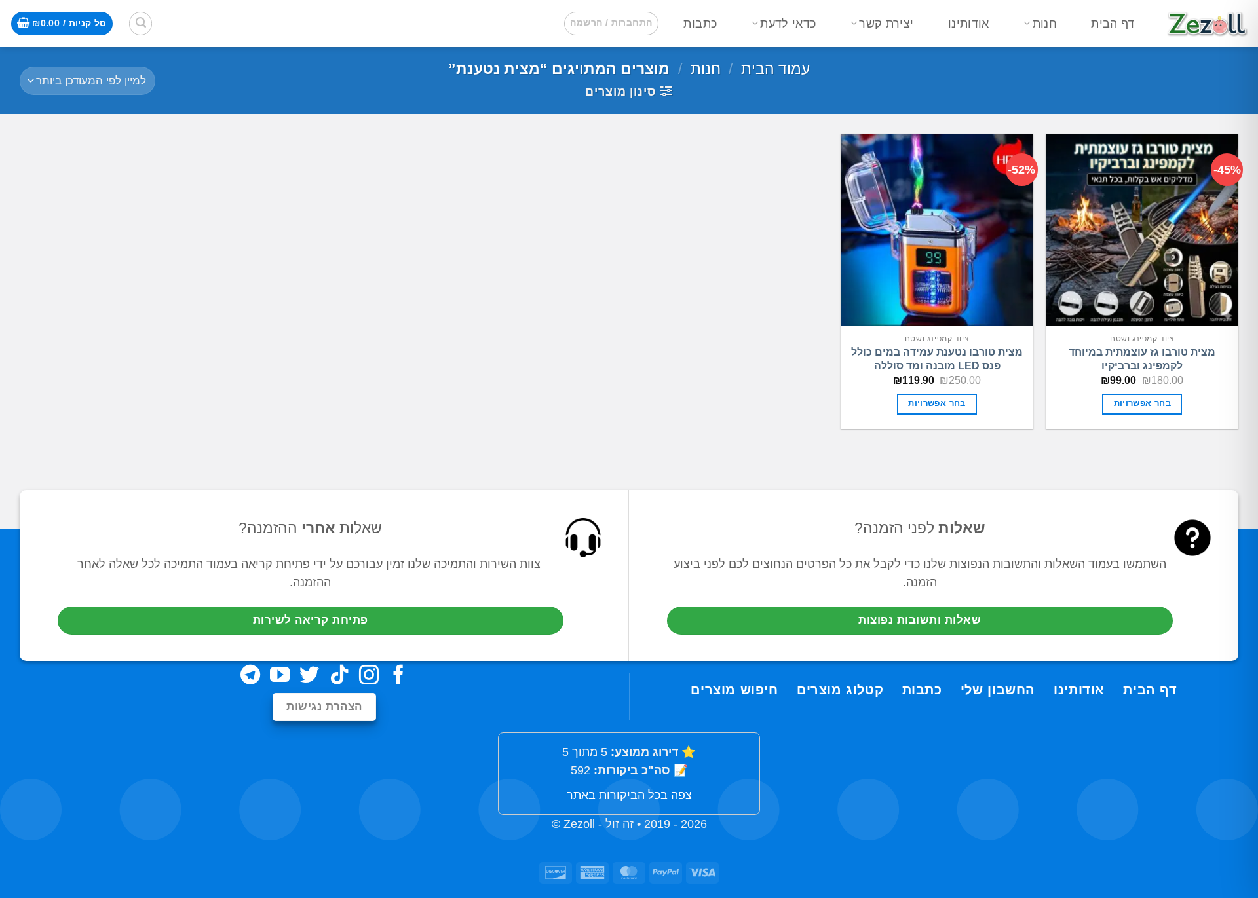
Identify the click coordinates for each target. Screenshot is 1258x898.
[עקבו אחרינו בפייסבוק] (398, 676)
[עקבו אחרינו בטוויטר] (309, 676)
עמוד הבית (775, 68)
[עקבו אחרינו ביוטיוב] (280, 676)
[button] (611, 23)
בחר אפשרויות (1143, 403)
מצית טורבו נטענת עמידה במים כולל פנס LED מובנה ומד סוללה (937, 358)
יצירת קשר (886, 23)
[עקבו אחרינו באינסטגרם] (369, 676)
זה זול (619, 824)
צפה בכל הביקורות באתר (629, 795)
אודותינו (968, 23)
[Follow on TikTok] (339, 676)
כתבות (700, 23)
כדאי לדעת (788, 23)
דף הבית (1112, 23)
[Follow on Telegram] (250, 676)
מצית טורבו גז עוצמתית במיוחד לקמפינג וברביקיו (1142, 358)
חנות (1045, 23)
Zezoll (579, 824)
